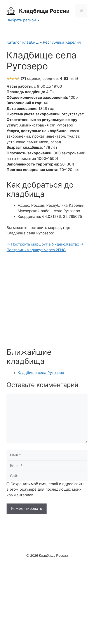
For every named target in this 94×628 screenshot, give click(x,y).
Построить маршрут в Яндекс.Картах (43, 244)
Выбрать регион (21, 20)
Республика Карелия (62, 42)
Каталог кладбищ (23, 42)
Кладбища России (44, 11)
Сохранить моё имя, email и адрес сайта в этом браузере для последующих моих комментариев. (46, 489)
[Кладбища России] (11, 11)
